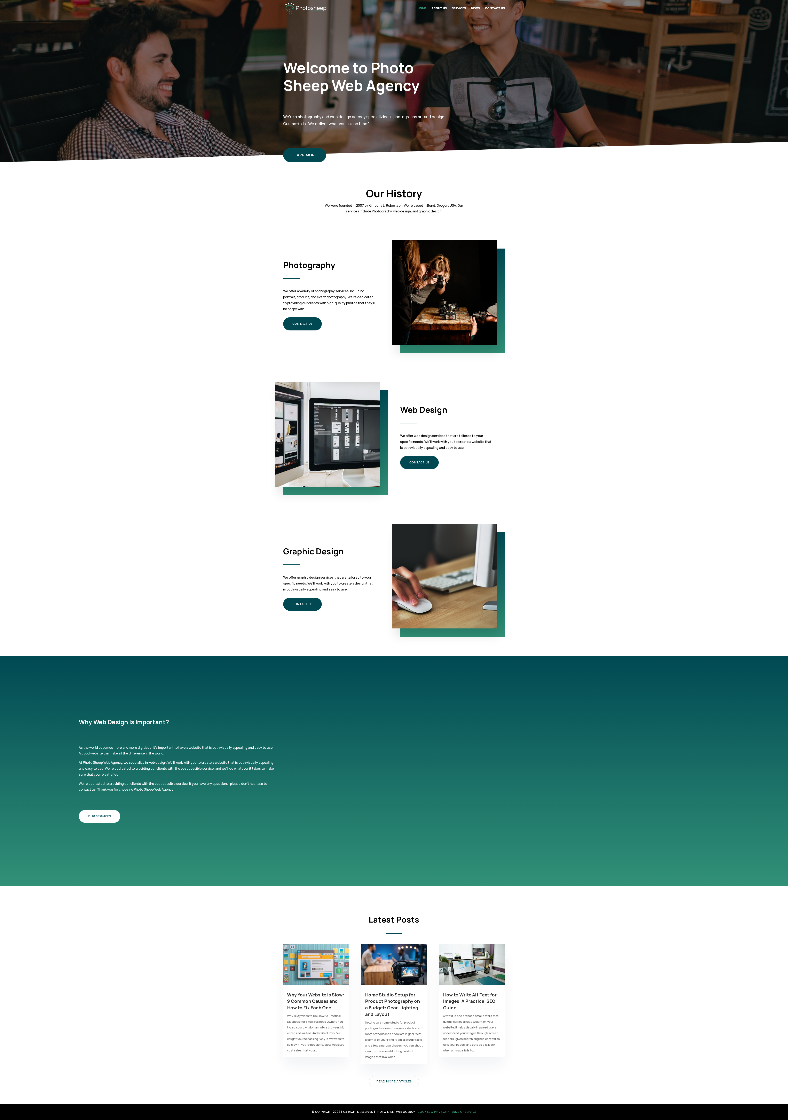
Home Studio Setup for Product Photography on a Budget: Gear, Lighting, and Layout (392, 1004)
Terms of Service (463, 1112)
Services (459, 8)
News (475, 8)
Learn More (304, 155)
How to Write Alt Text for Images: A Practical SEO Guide (470, 1001)
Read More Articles (394, 1081)
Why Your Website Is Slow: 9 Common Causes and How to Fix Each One (315, 1001)
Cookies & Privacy (432, 1112)
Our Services (99, 816)
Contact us (302, 324)
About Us (439, 8)
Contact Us (495, 8)
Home (422, 8)
